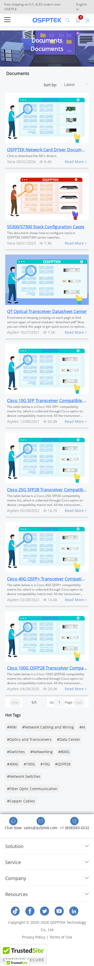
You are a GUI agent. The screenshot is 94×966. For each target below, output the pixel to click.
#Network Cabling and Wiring (48, 727)
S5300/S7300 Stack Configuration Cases (45, 227)
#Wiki (12, 727)
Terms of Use (60, 937)
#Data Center (68, 739)
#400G (12, 764)
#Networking (41, 751)
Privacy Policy (33, 937)
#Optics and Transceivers (29, 739)
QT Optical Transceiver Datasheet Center (47, 311)
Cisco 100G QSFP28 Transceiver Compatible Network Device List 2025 (47, 668)
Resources (16, 894)
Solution (14, 846)
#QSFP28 (62, 764)
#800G (63, 751)
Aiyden (13, 332)
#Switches (16, 751)
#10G (45, 764)
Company (15, 878)
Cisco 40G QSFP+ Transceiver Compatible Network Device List (47, 579)
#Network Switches (23, 776)
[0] (77, 20)
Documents (17, 73)
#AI (82, 727)
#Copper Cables (21, 800)
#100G (29, 764)
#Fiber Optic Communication (32, 788)
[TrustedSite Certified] (23, 954)
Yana (11, 161)
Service (13, 862)
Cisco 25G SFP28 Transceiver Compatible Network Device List (47, 490)
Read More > (76, 161)
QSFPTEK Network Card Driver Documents (47, 150)
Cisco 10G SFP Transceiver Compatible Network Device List (47, 400)
